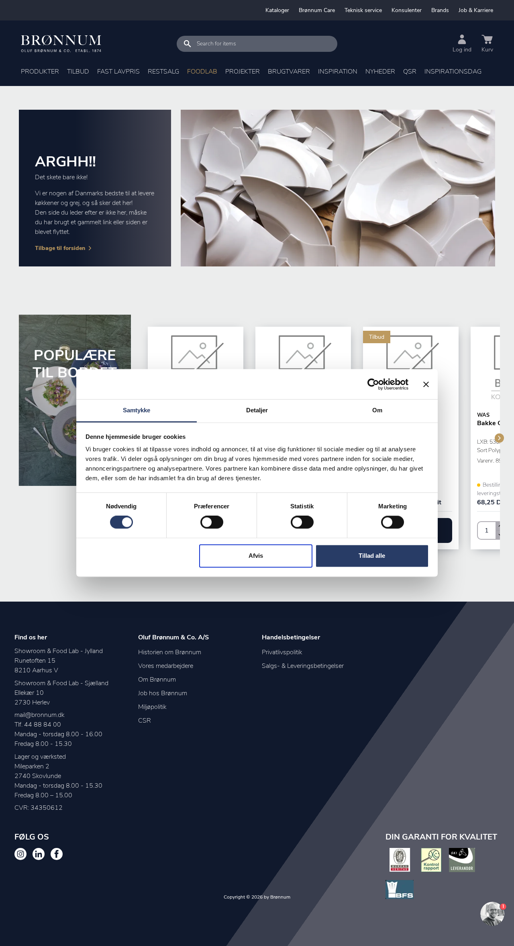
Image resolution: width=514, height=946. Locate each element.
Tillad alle (372, 555)
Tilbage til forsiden (60, 248)
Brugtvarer (289, 71)
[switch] (211, 522)
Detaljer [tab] (257, 410)
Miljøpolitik (152, 706)
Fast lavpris (118, 71)
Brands (440, 10)
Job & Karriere (476, 10)
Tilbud (78, 71)
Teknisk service (363, 10)
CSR (144, 720)
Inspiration (337, 71)
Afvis (256, 555)
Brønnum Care (317, 10)
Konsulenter (407, 10)
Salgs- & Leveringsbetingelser (303, 665)
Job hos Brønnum (162, 693)
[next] (499, 437)
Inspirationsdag (452, 71)
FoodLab (202, 71)
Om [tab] (377, 410)
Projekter (242, 71)
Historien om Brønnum (169, 652)
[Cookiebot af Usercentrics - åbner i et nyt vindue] (373, 384)
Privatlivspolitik (282, 652)
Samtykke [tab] (137, 410)
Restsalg (163, 71)
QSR (409, 71)
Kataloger (277, 10)
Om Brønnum (157, 679)
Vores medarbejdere (165, 665)
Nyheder (380, 71)
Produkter (40, 71)
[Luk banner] (426, 384)
